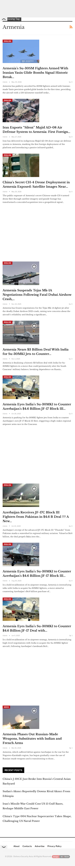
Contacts (27, 846)
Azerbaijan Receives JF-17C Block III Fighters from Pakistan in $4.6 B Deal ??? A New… (36, 517)
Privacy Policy (54, 846)
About (16, 846)
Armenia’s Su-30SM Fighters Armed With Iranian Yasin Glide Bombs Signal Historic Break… (35, 73)
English (7, 41)
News (6, 707)
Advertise (39, 846)
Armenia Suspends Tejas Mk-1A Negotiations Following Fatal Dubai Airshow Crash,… (37, 295)
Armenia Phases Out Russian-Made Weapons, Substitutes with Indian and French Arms (32, 738)
